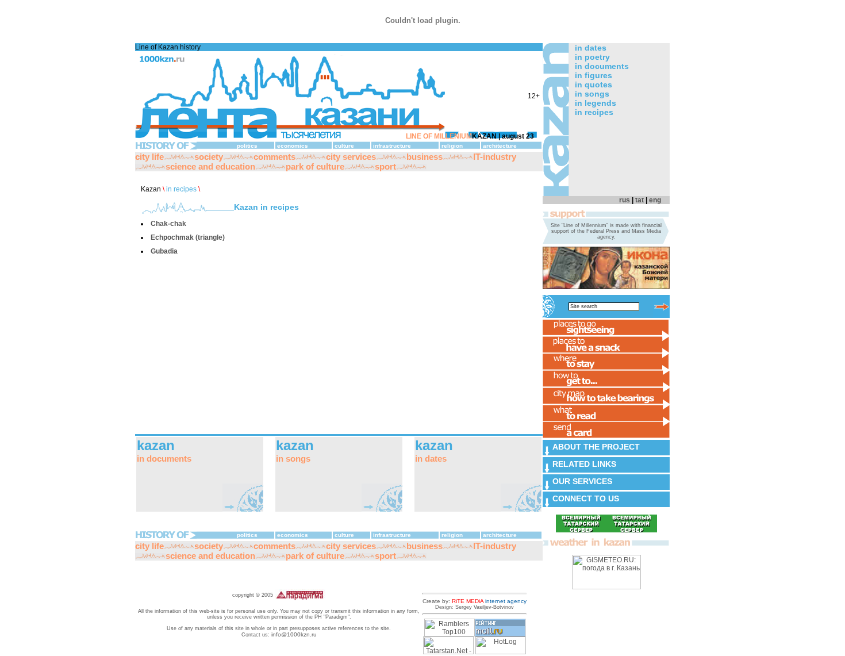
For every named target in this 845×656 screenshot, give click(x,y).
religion (452, 146)
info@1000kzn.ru (294, 634)
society (208, 157)
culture (344, 146)
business (424, 157)
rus (624, 200)
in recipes (181, 189)
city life (149, 157)
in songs (592, 93)
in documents (602, 66)
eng (655, 200)
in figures (593, 75)
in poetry (592, 57)
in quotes (593, 84)
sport (385, 166)
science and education (210, 166)
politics (247, 146)
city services (351, 157)
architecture (500, 146)
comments (274, 157)
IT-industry (494, 157)
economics (292, 146)
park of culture (315, 166)
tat (639, 200)
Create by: (474, 601)
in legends (595, 103)
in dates (590, 47)
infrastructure (392, 146)
